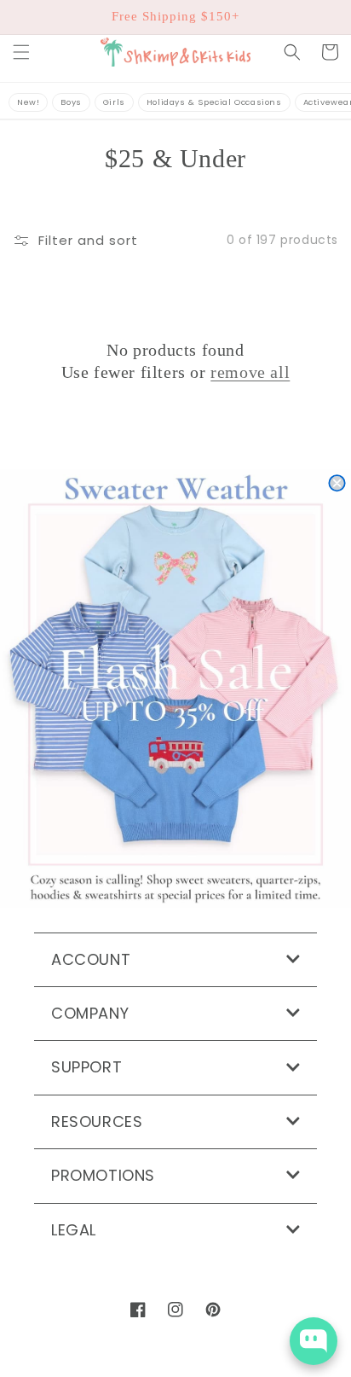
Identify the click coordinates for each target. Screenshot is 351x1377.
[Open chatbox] (313, 1341)
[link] (175, 689)
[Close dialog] (336, 483)
